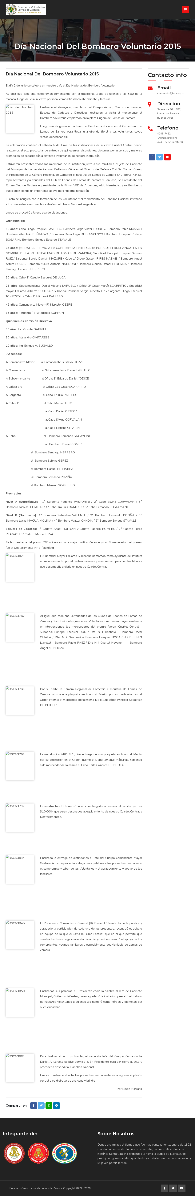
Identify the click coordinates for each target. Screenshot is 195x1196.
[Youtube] (167, 157)
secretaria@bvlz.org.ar (171, 93)
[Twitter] (159, 157)
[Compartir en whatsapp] (49, 1105)
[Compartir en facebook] (33, 1105)
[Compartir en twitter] (41, 1105)
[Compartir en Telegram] (56, 1105)
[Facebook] (152, 157)
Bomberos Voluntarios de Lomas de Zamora (36, 1188)
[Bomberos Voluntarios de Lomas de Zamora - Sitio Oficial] (39, 9)
